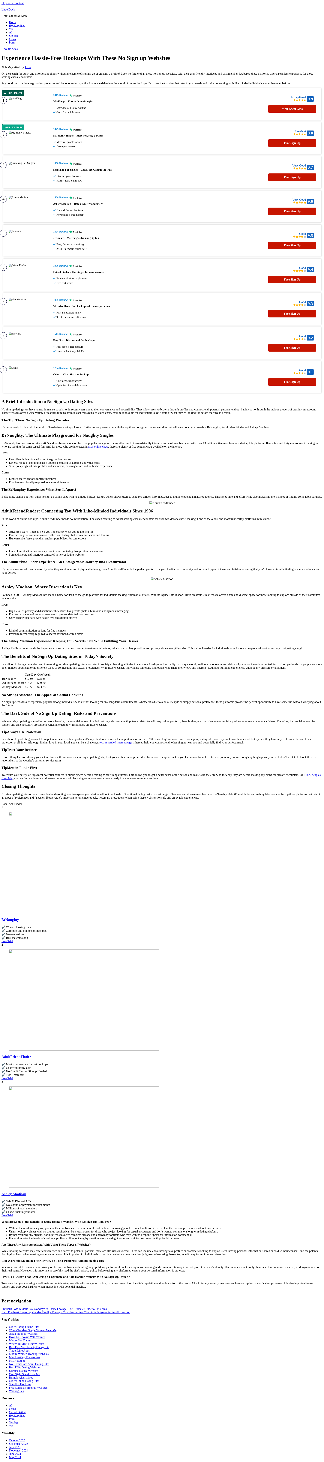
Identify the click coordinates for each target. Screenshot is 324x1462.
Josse (28, 67)
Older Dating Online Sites (24, 1326)
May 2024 (15, 1457)
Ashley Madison (14, 1194)
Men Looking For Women (24, 1357)
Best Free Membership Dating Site (29, 1347)
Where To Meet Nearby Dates (26, 1343)
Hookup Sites (17, 25)
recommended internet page (115, 742)
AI (10, 32)
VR (11, 29)
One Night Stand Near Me (24, 1374)
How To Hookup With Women (27, 1337)
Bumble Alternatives (21, 1377)
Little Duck (8, 9)
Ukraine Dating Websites (23, 1370)
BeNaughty (10, 920)
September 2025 (18, 1443)
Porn (12, 42)
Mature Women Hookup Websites (29, 1353)
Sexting (13, 35)
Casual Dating (17, 1412)
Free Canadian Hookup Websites (28, 1387)
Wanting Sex (16, 1391)
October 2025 (17, 1440)
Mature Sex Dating (20, 1340)
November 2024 (18, 1450)
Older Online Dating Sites (24, 1380)
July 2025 (14, 1447)
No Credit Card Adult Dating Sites (29, 1364)
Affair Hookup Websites (23, 1333)
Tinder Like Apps (19, 1350)
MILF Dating (17, 1360)
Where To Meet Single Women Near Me (32, 1330)
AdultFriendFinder (16, 1057)
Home (12, 22)
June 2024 (15, 1453)
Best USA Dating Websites (25, 1367)
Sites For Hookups (20, 1384)
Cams (12, 39)
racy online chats (98, 446)
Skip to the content (13, 3)
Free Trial (7, 941)
